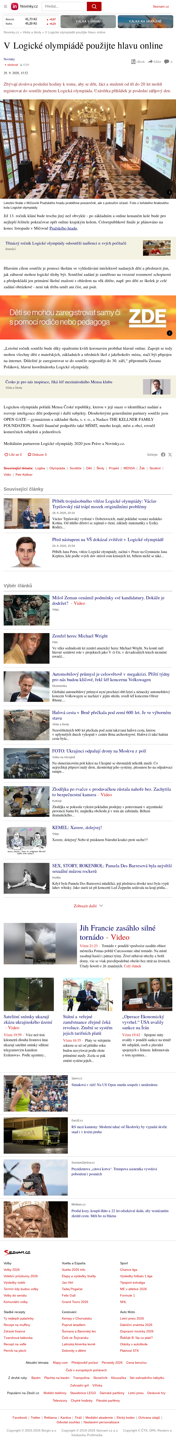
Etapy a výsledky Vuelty (79, 1276)
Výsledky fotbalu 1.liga (136, 1276)
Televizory (60, 1400)
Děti (89, 468)
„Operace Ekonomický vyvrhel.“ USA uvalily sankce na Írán (143, 1022)
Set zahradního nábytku (147, 1378)
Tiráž (78, 1417)
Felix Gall (68, 1295)
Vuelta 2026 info (73, 1269)
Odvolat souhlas (68, 1422)
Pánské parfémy (108, 1400)
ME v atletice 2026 (133, 1289)
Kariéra (65, 1417)
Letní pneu (136, 1393)
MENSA (129, 468)
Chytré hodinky (82, 1400)
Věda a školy (14, 387)
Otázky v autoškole (134, 1344)
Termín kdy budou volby (21, 1289)
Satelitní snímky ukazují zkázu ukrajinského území (28, 1019)
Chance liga (128, 1269)
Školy (100, 468)
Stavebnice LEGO (83, 1393)
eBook (141, 61)
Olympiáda (57, 468)
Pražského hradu (63, 228)
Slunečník (100, 1378)
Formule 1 (127, 1295)
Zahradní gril (79, 1385)
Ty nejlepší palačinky (19, 1318)
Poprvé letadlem (73, 1325)
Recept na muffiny (17, 1325)
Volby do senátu (15, 1295)
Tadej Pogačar (72, 1289)
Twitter (35, 1417)
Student (155, 468)
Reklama (50, 1417)
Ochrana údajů (149, 1417)
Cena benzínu (136, 1362)
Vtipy (55, 609)
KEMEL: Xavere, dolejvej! (77, 827)
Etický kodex (126, 1417)
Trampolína (81, 1378)
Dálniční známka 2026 (136, 1325)
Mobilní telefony (55, 1393)
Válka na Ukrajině (63, 757)
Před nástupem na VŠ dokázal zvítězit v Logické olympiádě (108, 539)
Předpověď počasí (85, 1362)
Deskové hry (156, 1393)
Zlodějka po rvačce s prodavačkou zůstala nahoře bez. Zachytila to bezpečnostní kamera (111, 792)
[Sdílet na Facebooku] (163, 454)
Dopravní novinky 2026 (137, 1331)
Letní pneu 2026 (132, 1318)
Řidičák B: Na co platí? (136, 1338)
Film (55, 642)
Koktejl (56, 801)
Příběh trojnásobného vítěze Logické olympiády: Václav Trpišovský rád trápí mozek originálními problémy (104, 504)
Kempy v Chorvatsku (77, 1318)
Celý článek (132, 965)
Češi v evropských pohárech (86, 1370)
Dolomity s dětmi (74, 1350)
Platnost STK (129, 1350)
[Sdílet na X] (170, 454)
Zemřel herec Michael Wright (80, 636)
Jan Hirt (67, 1282)
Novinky (9, 59)
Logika (40, 468)
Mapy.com (60, 1362)
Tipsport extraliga (132, 1282)
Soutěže (76, 468)
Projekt (114, 468)
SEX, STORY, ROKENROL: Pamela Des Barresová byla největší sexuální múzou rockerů (112, 868)
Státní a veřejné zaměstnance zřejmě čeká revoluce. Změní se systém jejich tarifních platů (88, 1024)
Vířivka (97, 1385)
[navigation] (5, 6)
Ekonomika (59, 686)
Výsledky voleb (14, 1282)
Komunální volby (16, 1302)
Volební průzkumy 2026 (21, 1276)
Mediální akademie (99, 1417)
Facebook (20, 1417)
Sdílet (157, 61)
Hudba (56, 877)
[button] (88, 149)
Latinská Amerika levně (78, 1344)
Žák (142, 468)
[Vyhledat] (94, 6)
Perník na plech (15, 1350)
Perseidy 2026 (112, 1362)
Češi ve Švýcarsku (75, 1338)
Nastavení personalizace (101, 1422)
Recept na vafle (15, 1344)
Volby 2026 (12, 1269)
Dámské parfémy (112, 1393)
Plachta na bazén (56, 1378)
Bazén (36, 1378)
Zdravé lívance (14, 1331)
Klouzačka (118, 1378)
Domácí (11, 249)
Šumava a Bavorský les (79, 1331)
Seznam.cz (161, 6)
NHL (123, 1302)
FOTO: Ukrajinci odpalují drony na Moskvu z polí (99, 751)
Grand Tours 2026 (75, 1302)
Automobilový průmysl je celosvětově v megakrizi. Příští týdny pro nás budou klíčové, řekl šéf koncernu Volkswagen (111, 677)
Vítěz (7, 474)
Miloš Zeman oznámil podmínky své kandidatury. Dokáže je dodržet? (108, 600)
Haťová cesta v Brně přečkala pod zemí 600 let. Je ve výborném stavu (111, 715)
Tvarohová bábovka (18, 1338)
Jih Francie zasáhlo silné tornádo (118, 932)
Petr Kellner (24, 474)
